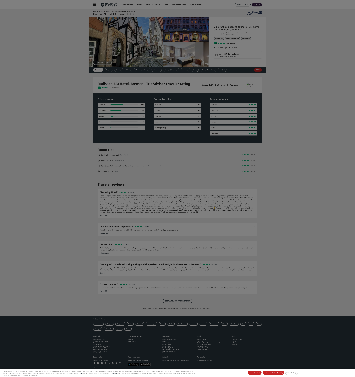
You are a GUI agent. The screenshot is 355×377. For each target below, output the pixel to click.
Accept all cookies (255, 373)
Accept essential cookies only (273, 373)
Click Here (79, 373)
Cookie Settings (291, 373)
